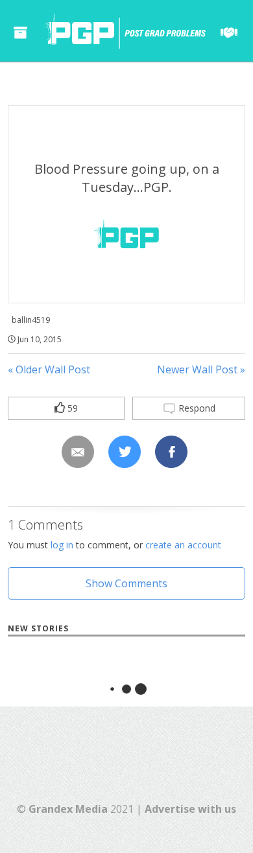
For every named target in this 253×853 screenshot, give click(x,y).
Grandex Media (68, 809)
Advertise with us (190, 809)
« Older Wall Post (49, 369)
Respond (195, 408)
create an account (183, 545)
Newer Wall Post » (201, 369)
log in (62, 545)
